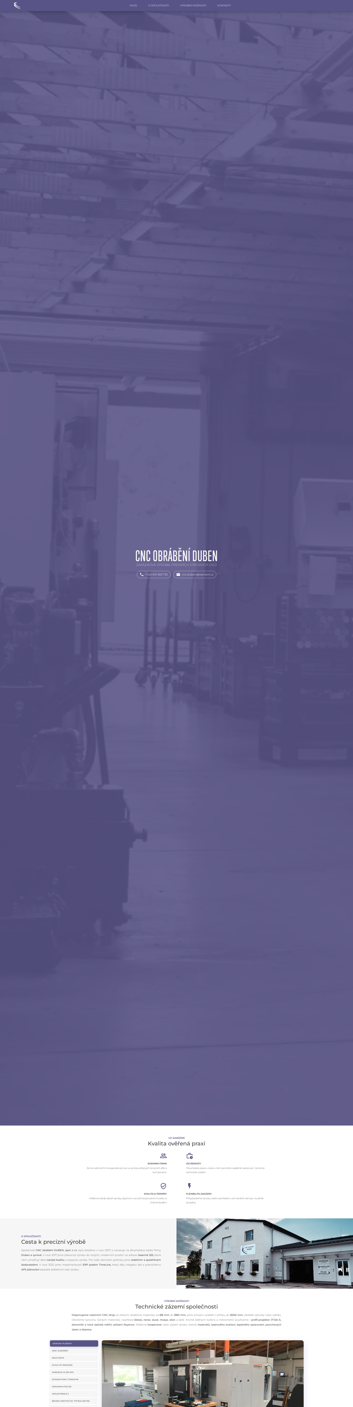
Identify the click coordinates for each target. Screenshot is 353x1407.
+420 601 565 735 (156, 574)
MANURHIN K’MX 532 (61, 1386)
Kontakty (224, 5)
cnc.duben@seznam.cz (197, 574)
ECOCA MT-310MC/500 (62, 1365)
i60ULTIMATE (58, 1358)
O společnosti (158, 5)
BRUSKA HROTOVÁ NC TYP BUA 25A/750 (71, 1401)
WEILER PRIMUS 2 (60, 1394)
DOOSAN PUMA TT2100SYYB (65, 1379)
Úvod (133, 5)
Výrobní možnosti (193, 5)
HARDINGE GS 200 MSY (63, 1372)
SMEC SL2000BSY (60, 1351)
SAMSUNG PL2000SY (62, 1343)
